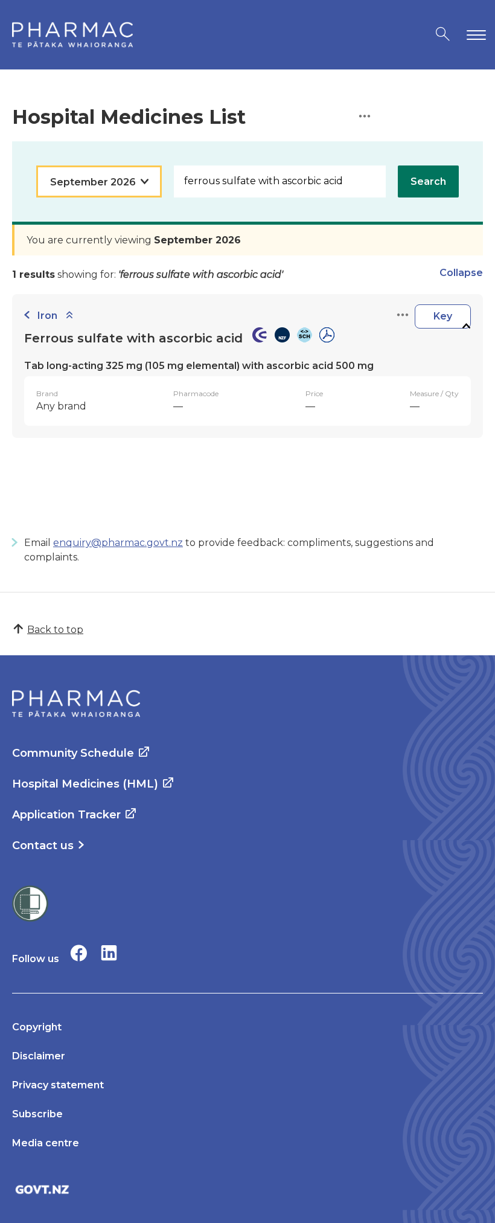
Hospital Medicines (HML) (85, 784)
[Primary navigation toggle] (474, 34)
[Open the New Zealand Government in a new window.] (247, 1189)
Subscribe (37, 1114)
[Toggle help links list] (365, 117)
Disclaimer (38, 1056)
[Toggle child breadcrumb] (69, 316)
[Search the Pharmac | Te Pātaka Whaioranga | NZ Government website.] (443, 34)
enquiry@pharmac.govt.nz (118, 542)
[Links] (403, 316)
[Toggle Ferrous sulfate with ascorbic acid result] (466, 326)
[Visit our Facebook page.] (78, 952)
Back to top (55, 629)
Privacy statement (58, 1085)
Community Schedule (73, 753)
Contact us (43, 845)
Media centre (45, 1143)
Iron (47, 315)
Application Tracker (66, 814)
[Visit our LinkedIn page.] (109, 952)
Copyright (37, 1027)
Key (442, 316)
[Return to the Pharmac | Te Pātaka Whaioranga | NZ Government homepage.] (72, 34)
